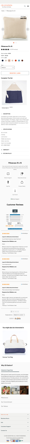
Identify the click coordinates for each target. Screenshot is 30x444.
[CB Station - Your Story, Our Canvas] (6, 6)
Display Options (8, 314)
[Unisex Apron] (14, 92)
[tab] (25, 6)
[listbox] (15, 60)
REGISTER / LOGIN (15, 73)
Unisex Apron (5, 107)
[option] (2, 60)
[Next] (25, 344)
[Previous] (4, 344)
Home (2, 10)
